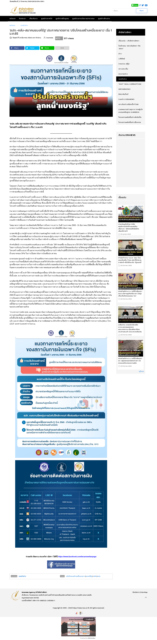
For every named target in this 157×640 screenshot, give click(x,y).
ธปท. (99, 576)
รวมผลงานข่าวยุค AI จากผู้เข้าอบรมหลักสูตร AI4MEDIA (130, 110)
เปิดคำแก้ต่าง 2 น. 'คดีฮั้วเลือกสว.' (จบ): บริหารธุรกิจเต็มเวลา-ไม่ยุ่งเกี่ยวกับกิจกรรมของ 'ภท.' (130, 293)
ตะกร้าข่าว (24, 25)
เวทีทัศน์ (121, 58)
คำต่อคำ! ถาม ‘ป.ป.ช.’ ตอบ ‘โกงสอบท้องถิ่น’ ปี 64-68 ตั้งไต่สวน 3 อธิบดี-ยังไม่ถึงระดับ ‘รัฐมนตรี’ (130, 260)
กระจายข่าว (123, 74)
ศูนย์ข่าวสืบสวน (104, 18)
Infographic (124, 89)
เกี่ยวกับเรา (33, 18)
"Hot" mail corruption (129, 84)
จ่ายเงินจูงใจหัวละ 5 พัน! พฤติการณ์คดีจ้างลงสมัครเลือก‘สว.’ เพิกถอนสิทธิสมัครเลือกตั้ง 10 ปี (128, 227)
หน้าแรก (13, 18)
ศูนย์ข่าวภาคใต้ (46, 18)
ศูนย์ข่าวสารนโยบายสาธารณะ (83, 18)
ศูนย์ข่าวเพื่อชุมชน (62, 18)
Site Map (143, 592)
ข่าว (120, 53)
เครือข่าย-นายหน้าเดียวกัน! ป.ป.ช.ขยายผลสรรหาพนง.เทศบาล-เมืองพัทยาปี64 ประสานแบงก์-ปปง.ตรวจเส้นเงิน (130, 328)
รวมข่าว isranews (126, 99)
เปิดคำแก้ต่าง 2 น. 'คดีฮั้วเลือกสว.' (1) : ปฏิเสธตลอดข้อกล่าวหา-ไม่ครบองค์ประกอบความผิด (130, 360)
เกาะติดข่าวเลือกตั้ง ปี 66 (128, 104)
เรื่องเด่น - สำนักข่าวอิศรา (128, 40)
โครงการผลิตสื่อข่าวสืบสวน (129, 122)
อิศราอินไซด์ (123, 94)
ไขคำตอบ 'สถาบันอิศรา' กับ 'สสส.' (129, 47)
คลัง (94, 576)
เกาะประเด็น (123, 68)
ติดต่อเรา (22, 18)
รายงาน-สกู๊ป (124, 63)
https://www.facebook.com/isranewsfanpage (77, 557)
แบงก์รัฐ (89, 576)
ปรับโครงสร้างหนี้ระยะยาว (75, 576)
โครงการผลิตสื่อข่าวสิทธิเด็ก (129, 117)
